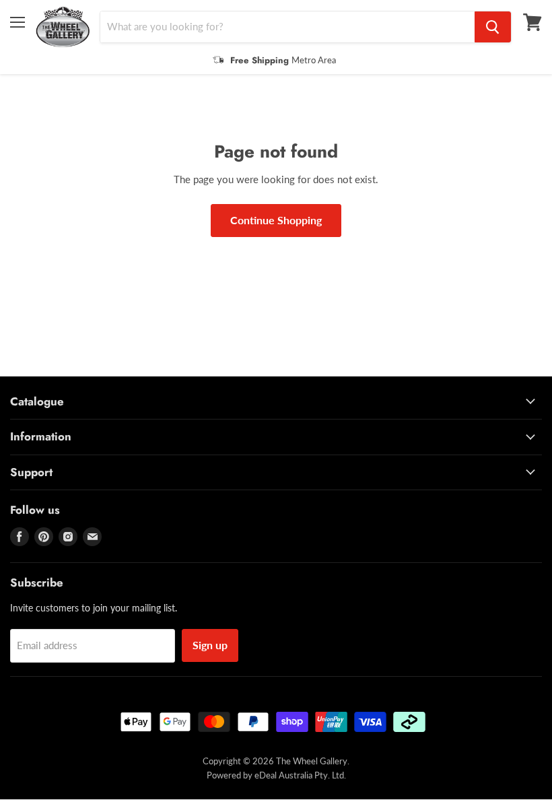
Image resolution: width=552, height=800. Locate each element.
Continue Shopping (276, 219)
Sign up (210, 644)
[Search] (493, 26)
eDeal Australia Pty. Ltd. (300, 775)
